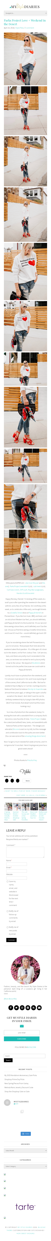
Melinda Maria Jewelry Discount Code (19, 1087)
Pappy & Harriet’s (35, 612)
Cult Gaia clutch (13, 590)
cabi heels (37, 586)
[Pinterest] (28, 1007)
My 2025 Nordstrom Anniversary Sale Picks (21, 1075)
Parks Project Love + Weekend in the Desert (25, 22)
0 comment (29, 28)
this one (16, 729)
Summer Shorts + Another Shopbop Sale (16, 816)
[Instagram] (22, 1007)
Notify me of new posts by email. (13, 930)
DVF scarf (23, 590)
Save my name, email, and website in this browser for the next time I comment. (13, 893)
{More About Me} (10, 999)
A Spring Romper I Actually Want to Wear (7, 816)
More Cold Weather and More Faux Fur (33, 815)
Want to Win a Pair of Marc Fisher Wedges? (25, 791)
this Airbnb (36, 663)
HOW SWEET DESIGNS (25, 1233)
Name (9, 860)
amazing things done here (35, 736)
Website (9, 874)
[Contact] (39, 1007)
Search (8, 1060)
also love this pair (32, 583)
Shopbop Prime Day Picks (14, 1079)
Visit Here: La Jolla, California (31, 795)
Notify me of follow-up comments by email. (13, 916)
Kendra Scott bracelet (25, 593)
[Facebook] (10, 1007)
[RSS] (33, 1007)
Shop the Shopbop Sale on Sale (17, 1091)
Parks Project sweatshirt (19, 586)
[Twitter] (16, 1007)
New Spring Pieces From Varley (16, 1083)
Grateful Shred (16, 612)
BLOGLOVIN (31, 1047)
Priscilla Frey (32, 760)
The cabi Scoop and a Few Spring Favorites (25, 816)
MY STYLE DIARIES (25, 1227)
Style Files (19, 28)
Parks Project (35, 719)
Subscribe (21, 1039)
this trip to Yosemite (35, 689)
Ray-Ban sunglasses (35, 590)
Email (9, 867)
